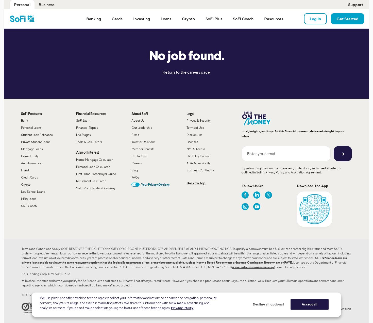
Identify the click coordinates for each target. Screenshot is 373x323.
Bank (24, 120)
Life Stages (83, 135)
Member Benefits (143, 149)
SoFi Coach (29, 206)
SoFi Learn (83, 120)
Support (355, 4)
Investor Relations (143, 142)
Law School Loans (33, 191)
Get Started (347, 18)
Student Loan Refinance (37, 135)
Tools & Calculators (89, 142)
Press (135, 135)
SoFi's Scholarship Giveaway (95, 188)
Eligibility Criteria (198, 156)
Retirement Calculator (91, 181)
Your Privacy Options (155, 184)
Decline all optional (268, 304)
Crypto (26, 184)
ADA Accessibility (199, 163)
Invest (25, 170)
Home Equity (30, 156)
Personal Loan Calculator (93, 167)
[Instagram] (245, 206)
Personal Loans (31, 128)
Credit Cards (29, 177)
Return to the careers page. (186, 72)
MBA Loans (29, 199)
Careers (136, 163)
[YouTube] (256, 206)
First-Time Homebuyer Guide (96, 174)
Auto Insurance (31, 163)
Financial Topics (87, 128)
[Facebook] (245, 195)
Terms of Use (195, 128)
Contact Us (139, 156)
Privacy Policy (274, 172)
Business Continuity (200, 170)
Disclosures (194, 135)
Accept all (309, 304)
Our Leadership (141, 128)
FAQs (135, 177)
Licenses (192, 142)
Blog (134, 170)
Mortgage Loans (32, 149)
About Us (137, 120)
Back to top (196, 183)
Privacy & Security (199, 120)
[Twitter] (268, 195)
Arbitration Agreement (306, 172)
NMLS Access (196, 149)
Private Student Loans (35, 142)
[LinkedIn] (256, 195)
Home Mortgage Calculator (94, 160)
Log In (315, 18)
